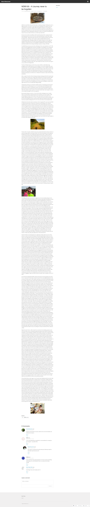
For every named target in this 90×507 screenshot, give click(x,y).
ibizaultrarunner (27, 11)
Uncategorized (39, 11)
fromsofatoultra (29, 428)
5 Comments (45, 11)
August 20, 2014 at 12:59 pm (30, 468)
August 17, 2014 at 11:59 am (31, 447)
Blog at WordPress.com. (25, 503)
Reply (27, 435)
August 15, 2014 (33, 11)
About (57, 7)
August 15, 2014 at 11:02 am (30, 438)
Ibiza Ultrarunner (5, 1)
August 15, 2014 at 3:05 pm (30, 458)
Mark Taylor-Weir (29, 467)
